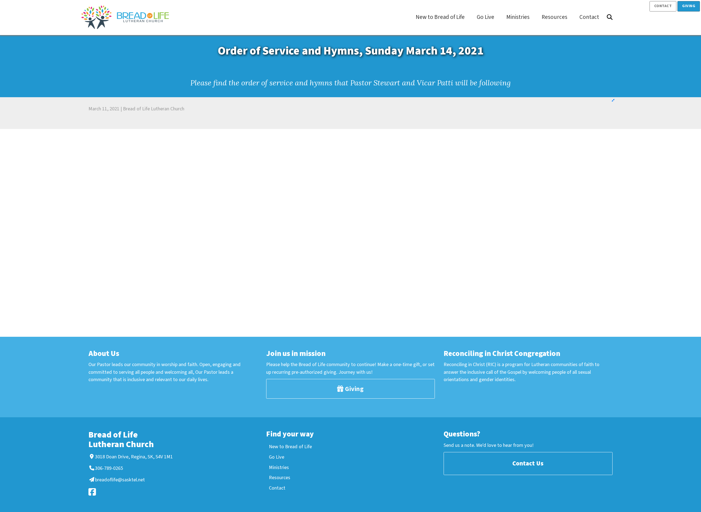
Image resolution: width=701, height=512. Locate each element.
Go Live (276, 457)
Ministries (279, 467)
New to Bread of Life (290, 446)
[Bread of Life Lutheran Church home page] (128, 17)
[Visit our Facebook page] (129, 492)
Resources (279, 477)
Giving (688, 6)
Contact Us (528, 463)
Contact (663, 6)
